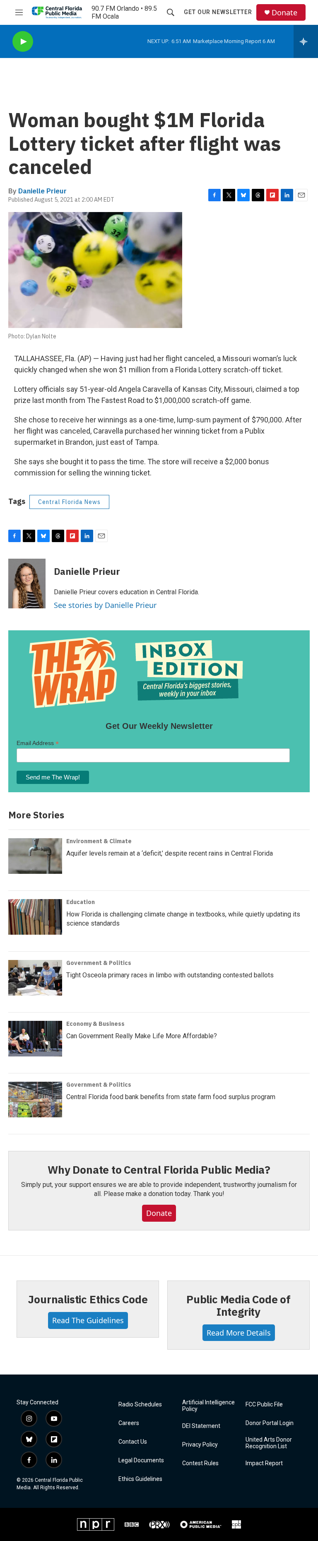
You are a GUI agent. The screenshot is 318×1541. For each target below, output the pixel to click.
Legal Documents (141, 1460)
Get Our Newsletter (218, 12)
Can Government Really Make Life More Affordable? (141, 1036)
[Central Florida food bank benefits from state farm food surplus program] (35, 1099)
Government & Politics (98, 963)
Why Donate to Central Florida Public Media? (159, 1169)
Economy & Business (95, 1023)
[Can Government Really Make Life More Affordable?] (35, 1038)
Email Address (38, 743)
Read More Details (239, 1333)
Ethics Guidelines (140, 1479)
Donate (284, 12)
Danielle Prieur (42, 190)
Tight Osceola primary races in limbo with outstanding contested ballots (170, 975)
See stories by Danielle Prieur (105, 605)
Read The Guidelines (88, 1320)
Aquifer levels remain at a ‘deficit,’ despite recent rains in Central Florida (169, 853)
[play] (22, 41)
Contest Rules (200, 1463)
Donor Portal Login (270, 1423)
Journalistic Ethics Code (87, 1299)
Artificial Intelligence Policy (208, 1405)
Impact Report (264, 1463)
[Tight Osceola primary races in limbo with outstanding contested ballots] (35, 978)
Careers (128, 1423)
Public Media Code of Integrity (238, 1305)
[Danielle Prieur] (27, 583)
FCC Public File (264, 1404)
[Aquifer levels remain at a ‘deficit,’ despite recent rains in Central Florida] (35, 856)
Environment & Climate (99, 841)
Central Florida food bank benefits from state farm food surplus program (170, 1097)
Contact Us (132, 1442)
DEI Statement (201, 1426)
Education (80, 902)
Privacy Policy (200, 1445)
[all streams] (306, 41)
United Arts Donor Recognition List (269, 1443)
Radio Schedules (140, 1404)
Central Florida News (69, 502)
